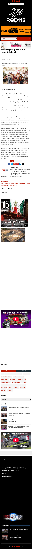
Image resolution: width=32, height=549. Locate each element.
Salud (24, 385)
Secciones (8, 371)
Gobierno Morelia (5, 382)
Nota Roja (11, 385)
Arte (2, 374)
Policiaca (18, 385)
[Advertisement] (16, 259)
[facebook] (14, 1)
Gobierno (12, 379)
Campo (7, 374)
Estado (15, 376)
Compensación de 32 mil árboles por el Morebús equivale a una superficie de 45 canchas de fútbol (14, 465)
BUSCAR (24, 371)
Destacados (22, 55)
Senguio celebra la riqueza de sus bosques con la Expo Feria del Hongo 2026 (19, 420)
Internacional (16, 382)
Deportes (19, 374)
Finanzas (21, 376)
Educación (26, 374)
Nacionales (4, 385)
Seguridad (4, 387)
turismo (9, 390)
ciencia (10, 387)
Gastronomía (4, 379)
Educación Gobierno (6, 376)
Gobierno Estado (21, 379)
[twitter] (12, 1)
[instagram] (17, 1)
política (3, 390)
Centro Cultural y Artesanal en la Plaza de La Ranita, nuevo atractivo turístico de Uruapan (18, 426)
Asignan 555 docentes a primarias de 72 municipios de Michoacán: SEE (19, 414)
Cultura (13, 374)
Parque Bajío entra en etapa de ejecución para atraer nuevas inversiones (18, 408)
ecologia (16, 387)
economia (22, 387)
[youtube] (19, 1)
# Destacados (18, 161)
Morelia (24, 382)
